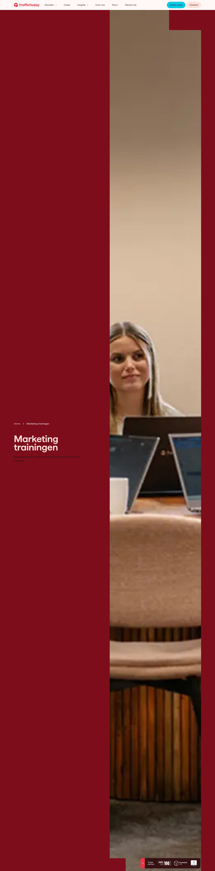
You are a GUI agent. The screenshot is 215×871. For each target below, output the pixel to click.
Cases (67, 5)
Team (115, 5)
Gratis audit (176, 5)
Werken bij (130, 5)
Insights (81, 5)
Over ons (100, 5)
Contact (194, 5)
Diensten (49, 5)
